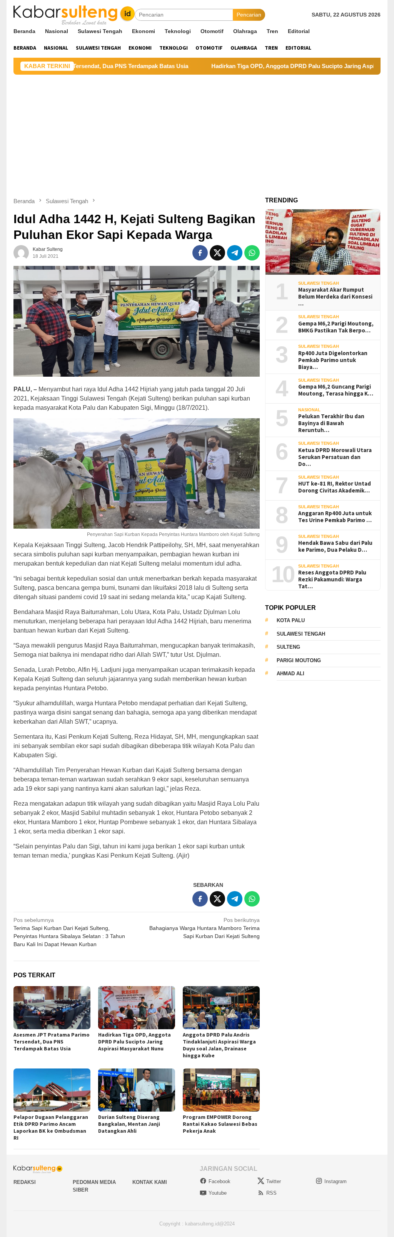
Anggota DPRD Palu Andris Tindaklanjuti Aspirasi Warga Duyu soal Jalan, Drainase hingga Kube (219, 1045)
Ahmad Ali (290, 673)
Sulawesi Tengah (318, 283)
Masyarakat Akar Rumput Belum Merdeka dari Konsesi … (335, 296)
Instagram (335, 1181)
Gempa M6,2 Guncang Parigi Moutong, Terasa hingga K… (335, 390)
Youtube (218, 1193)
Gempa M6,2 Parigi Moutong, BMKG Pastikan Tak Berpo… (336, 327)
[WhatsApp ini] (252, 252)
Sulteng (288, 647)
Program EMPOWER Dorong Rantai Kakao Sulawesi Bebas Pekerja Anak (220, 1123)
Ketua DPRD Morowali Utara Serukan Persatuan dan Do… (335, 457)
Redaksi (24, 1182)
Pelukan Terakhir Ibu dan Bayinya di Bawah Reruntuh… (331, 423)
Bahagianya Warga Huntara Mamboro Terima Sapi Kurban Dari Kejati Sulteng (204, 928)
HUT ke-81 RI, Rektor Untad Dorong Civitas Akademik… (334, 487)
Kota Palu (291, 620)
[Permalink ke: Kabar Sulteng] (21, 252)
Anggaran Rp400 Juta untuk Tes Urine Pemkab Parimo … (335, 517)
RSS (271, 1193)
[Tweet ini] (217, 252)
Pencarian (249, 15)
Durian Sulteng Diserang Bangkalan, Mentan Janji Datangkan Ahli (129, 1123)
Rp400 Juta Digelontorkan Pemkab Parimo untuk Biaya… (332, 360)
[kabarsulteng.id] (74, 14)
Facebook (219, 1181)
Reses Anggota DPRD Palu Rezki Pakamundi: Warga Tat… (332, 579)
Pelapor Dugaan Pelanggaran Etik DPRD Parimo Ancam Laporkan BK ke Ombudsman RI (50, 1127)
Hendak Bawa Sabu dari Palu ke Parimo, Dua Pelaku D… (335, 546)
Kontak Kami (149, 1182)
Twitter (273, 1181)
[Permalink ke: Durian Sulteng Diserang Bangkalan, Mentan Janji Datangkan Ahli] (136, 1090)
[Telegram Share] (234, 252)
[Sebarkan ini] (200, 252)
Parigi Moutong (299, 660)
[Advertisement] (197, 132)
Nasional (309, 409)
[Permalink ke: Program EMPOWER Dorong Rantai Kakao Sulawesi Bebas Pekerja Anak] (221, 1090)
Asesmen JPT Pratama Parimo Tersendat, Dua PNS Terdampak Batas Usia (51, 1041)
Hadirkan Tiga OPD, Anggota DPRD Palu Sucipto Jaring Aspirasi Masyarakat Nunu (278, 66)
